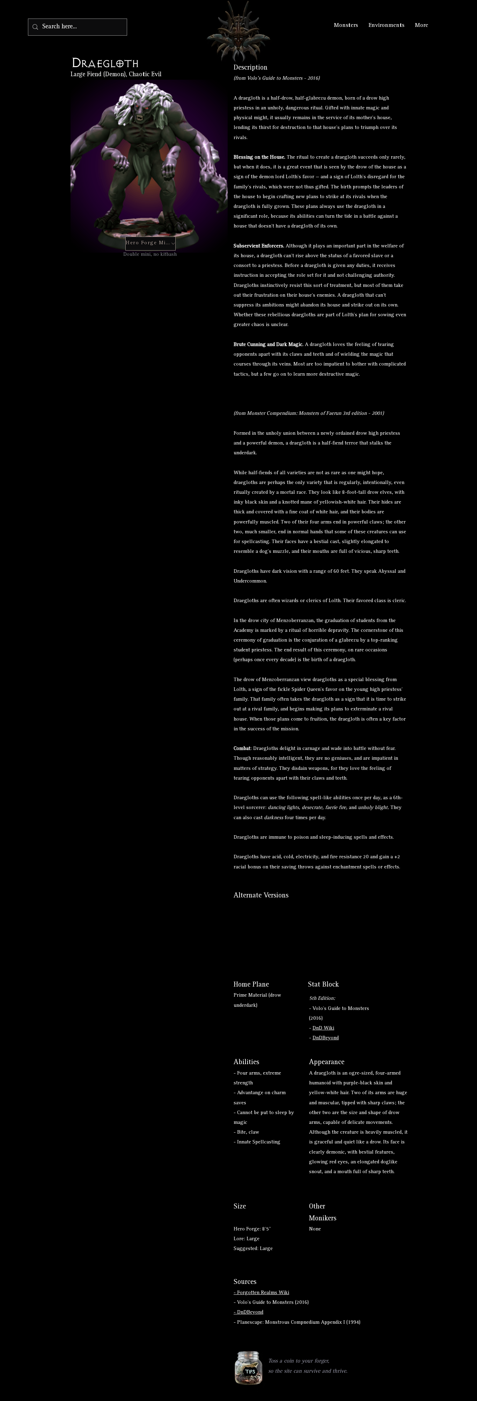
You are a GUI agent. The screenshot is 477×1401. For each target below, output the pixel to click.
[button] (248, 1368)
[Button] (244, 932)
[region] (248, 1368)
